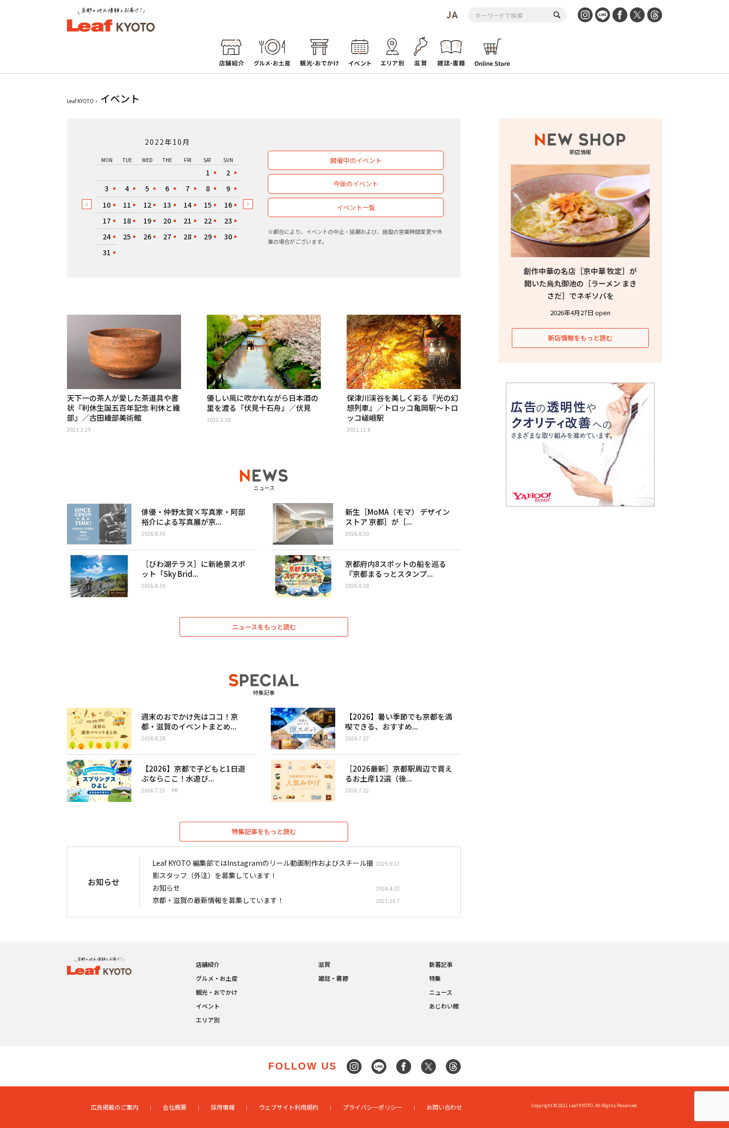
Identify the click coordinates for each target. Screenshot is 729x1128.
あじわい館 (444, 1006)
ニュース (440, 992)
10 (107, 205)
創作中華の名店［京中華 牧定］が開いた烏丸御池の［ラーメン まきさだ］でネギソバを (580, 283)
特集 (435, 978)
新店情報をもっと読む (580, 337)
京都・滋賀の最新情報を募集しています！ (218, 900)
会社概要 (174, 1107)
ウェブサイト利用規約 (288, 1107)
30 (228, 236)
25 (127, 236)
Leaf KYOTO (80, 101)
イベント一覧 (356, 207)
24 (107, 236)
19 (147, 221)
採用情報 (223, 1107)
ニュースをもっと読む (264, 626)
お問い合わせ (444, 1107)
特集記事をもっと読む (264, 831)
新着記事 (441, 964)
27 (167, 236)
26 (147, 236)
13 (167, 205)
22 (208, 221)
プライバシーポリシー (372, 1107)
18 (127, 221)
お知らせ (166, 888)
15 (208, 205)
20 (167, 221)
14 (187, 205)
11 (127, 205)
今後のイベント (355, 183)
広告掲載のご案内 (114, 1107)
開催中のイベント (356, 160)
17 (107, 221)
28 (187, 236)
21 (187, 221)
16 (228, 205)
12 (147, 205)
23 (228, 221)
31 (107, 252)
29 (208, 236)
